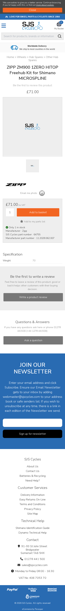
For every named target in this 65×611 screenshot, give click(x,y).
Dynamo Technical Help (33, 533)
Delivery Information (33, 495)
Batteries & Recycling (33, 476)
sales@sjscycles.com (34, 565)
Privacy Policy (32, 509)
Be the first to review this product (32, 85)
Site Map (32, 514)
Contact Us (32, 471)
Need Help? (32, 480)
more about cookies (45, 5)
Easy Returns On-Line (33, 499)
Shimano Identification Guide (33, 528)
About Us (32, 466)
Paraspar (39, 609)
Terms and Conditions (32, 504)
